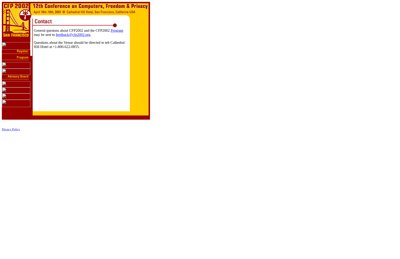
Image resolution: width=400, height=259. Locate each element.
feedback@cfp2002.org (73, 35)
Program (117, 30)
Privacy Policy (11, 129)
